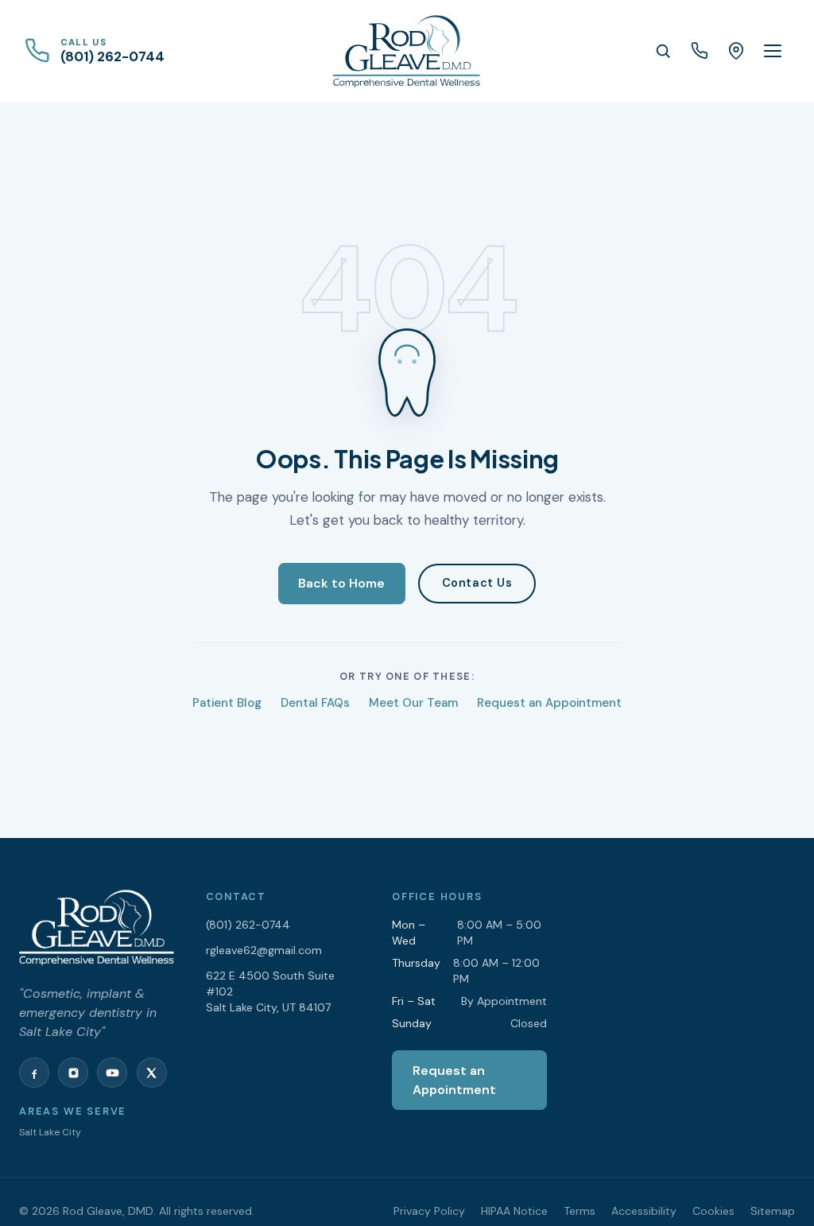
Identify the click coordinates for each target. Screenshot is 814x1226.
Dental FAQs (315, 703)
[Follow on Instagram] (73, 1072)
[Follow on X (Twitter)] (152, 1072)
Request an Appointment (549, 703)
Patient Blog (227, 703)
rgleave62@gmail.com (264, 950)
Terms (579, 1211)
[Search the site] (663, 51)
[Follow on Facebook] (34, 1072)
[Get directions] (736, 51)
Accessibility (643, 1211)
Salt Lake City (50, 1132)
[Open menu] (772, 51)
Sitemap (772, 1211)
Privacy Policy (429, 1211)
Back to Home (341, 583)
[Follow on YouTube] (112, 1072)
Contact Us (477, 583)
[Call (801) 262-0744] (699, 51)
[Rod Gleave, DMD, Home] (406, 51)
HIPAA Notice (514, 1211)
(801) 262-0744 (248, 925)
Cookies (713, 1211)
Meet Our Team (413, 703)
